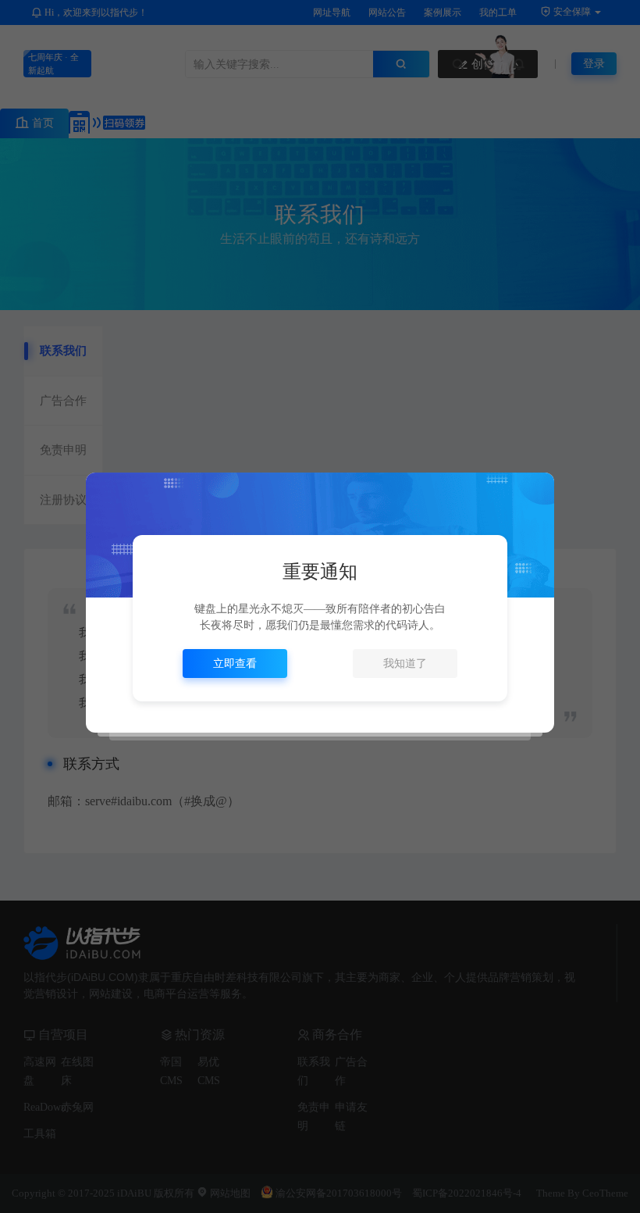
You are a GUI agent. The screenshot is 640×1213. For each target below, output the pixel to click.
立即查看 (235, 663)
